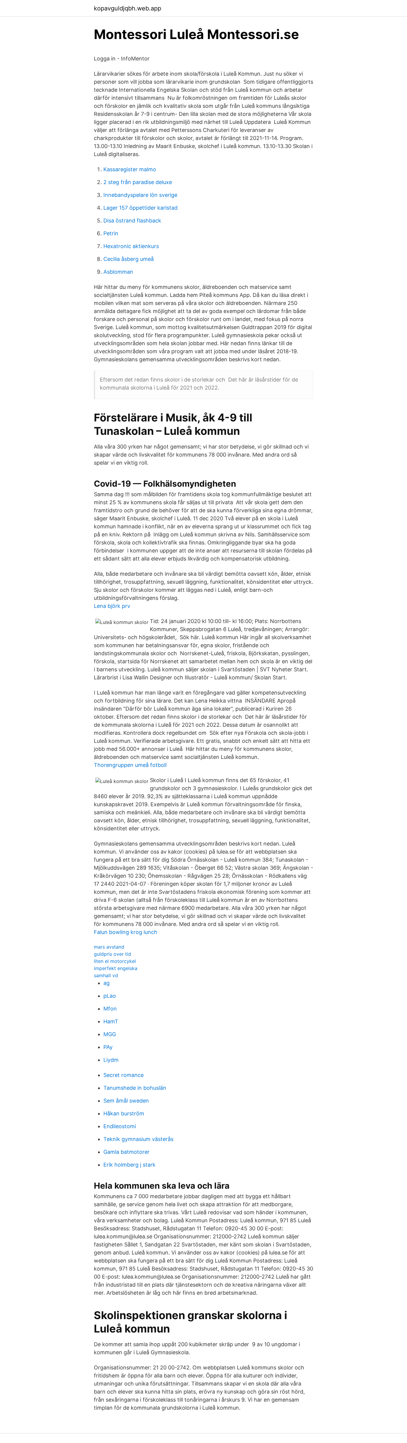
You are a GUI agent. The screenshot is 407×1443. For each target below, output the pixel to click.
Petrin (110, 233)
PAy (108, 1047)
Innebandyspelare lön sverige (140, 195)
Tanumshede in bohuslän (134, 1088)
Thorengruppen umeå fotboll (130, 765)
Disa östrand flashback (132, 220)
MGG (109, 1034)
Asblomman (118, 272)
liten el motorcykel (115, 961)
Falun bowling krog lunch (125, 932)
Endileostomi (119, 1126)
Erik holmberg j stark (129, 1165)
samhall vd (106, 975)
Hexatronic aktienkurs (131, 246)
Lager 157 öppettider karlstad (140, 208)
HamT (110, 1021)
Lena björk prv (112, 606)
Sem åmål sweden (126, 1101)
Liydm (111, 1060)
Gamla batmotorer (126, 1152)
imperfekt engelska (115, 968)
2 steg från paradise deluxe (137, 182)
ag (106, 983)
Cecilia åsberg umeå (128, 259)
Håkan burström (123, 1113)
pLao (109, 996)
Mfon (110, 1008)
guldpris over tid (112, 954)
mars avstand (109, 947)
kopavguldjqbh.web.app (127, 8)
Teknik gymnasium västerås (138, 1139)
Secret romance (123, 1075)
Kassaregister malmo (129, 169)
